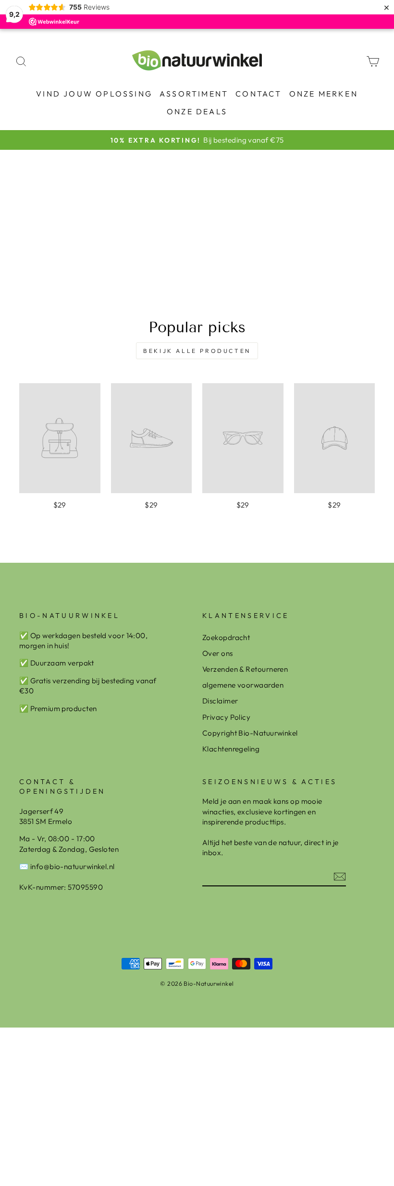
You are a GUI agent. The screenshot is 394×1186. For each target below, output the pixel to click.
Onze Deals (197, 111)
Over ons (217, 653)
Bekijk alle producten (197, 350)
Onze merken (323, 93)
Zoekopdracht (226, 637)
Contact (258, 93)
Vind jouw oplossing (94, 93)
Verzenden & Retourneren (245, 669)
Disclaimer (220, 700)
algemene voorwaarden (242, 685)
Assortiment (194, 93)
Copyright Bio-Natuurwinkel (250, 733)
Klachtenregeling (230, 748)
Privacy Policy (226, 717)
